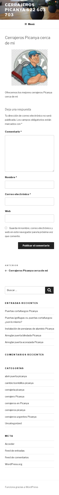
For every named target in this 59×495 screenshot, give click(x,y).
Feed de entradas (15, 450)
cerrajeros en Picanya (17, 403)
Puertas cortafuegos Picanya (21, 311)
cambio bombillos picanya (19, 383)
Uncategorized (13, 423)
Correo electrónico (18, 194)
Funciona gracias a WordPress (21, 487)
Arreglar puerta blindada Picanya (23, 335)
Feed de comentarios (17, 457)
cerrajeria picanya (14, 389)
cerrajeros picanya (15, 410)
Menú (31, 24)
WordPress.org (13, 464)
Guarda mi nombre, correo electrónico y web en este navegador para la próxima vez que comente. (29, 232)
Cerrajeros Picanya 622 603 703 (25, 9)
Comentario (13, 131)
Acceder (9, 443)
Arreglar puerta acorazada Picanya (24, 342)
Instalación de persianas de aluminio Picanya (29, 328)
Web (8, 211)
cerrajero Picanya (14, 396)
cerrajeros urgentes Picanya (20, 416)
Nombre (11, 177)
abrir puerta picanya (16, 376)
